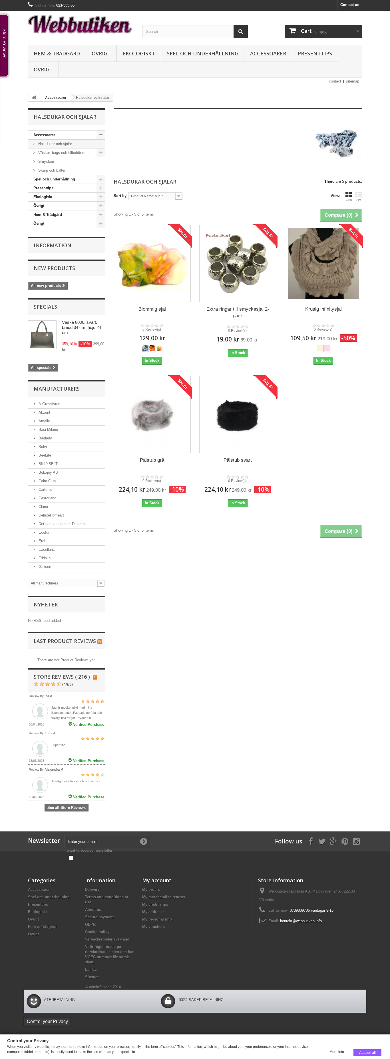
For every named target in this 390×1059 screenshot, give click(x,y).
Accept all (367, 1052)
